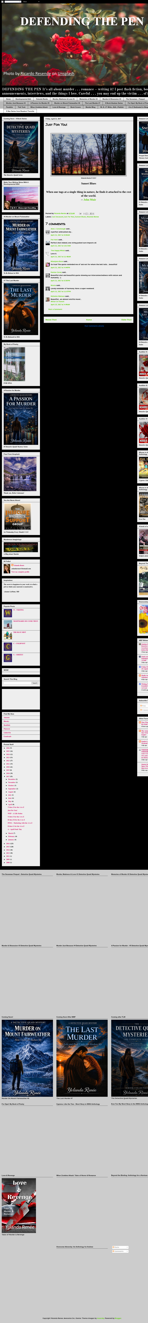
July (10, 795)
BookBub (7, 725)
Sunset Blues (80, 217)
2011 (8, 856)
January (11, 839)
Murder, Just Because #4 (16, 103)
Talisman (144, 677)
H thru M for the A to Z (16, 820)
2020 (8, 767)
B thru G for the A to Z (16, 826)
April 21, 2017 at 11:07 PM (61, 291)
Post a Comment (55, 309)
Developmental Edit (23, 99)
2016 (8, 843)
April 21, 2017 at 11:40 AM (61, 257)
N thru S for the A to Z (16, 816)
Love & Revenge (59, 107)
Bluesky (6, 721)
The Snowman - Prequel (135, 99)
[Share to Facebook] (91, 213)
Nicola (53, 285)
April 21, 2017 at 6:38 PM (60, 281)
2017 (8, 776)
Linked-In (7, 732)
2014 (8, 850)
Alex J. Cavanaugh (58, 229)
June (10, 798)
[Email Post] (80, 213)
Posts (144, 706)
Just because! (57, 217)
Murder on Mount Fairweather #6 (67, 103)
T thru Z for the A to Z (16, 807)
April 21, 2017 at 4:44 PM (60, 267)
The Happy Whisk (58, 250)
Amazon (6, 717)
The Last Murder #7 (92, 103)
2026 (8, 748)
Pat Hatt (54, 240)
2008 (8, 862)
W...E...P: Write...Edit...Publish (112, 107)
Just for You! (69, 217)
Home (8, 99)
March (10, 833)
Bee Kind (144, 724)
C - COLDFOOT (19, 643)
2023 (8, 757)
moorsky (100, 1318)
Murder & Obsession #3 (112, 99)
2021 (8, 764)
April (10, 804)
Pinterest (7, 729)
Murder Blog (90, 107)
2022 (8, 760)
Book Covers (76, 107)
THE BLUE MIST (19, 632)
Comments (118, 1251)
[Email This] (84, 213)
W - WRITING (18, 610)
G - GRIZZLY (18, 654)
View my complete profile (20, 572)
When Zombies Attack (39, 107)
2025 (8, 751)
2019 (8, 770)
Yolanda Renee (93, 217)
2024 (8, 754)
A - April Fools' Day (15, 829)
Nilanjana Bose (57, 261)
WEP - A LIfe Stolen (15, 813)
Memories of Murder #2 (89, 99)
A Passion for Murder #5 (40, 103)
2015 (8, 846)
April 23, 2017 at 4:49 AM (60, 305)
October (11, 785)
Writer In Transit (57, 302)
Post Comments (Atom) (94, 326)
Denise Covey (56, 272)
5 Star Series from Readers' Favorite (20, 111)
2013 (8, 853)
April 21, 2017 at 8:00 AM (60, 235)
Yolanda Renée (42, 99)
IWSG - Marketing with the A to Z (20, 823)
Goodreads (7, 736)
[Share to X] (89, 213)
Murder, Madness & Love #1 (64, 99)
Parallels (9, 107)
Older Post (126, 319)
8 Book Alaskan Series (114, 103)
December (12, 779)
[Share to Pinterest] (93, 213)
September (12, 788)
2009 (8, 859)
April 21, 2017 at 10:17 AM (61, 246)
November (12, 782)
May (10, 801)
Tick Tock (21, 107)
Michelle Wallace (58, 296)
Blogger (118, 1318)
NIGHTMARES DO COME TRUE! (25, 621)
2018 (8, 773)
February (11, 836)
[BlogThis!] (86, 213)
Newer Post (51, 319)
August (11, 792)
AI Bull (143, 660)
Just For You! (12, 810)
